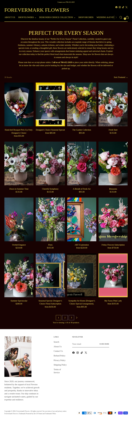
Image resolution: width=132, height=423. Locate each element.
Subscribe (104, 344)
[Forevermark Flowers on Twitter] (126, 7)
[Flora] (50, 219)
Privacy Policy (59, 360)
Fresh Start (113, 130)
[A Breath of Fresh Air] (81, 163)
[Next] (116, 17)
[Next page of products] (76, 317)
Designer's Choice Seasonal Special (50, 130)
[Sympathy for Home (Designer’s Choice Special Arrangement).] (81, 275)
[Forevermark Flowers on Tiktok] (123, 7)
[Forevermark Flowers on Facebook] (116, 7)
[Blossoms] (113, 163)
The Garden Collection (81, 130)
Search (56, 342)
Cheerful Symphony (50, 189)
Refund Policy (59, 356)
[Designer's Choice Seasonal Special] (50, 104)
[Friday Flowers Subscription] (113, 219)
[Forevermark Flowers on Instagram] (120, 7)
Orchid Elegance (19, 245)
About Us (58, 346)
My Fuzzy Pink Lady (113, 301)
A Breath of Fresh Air (81, 189)
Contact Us (58, 351)
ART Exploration (82, 245)
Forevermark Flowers (23, 411)
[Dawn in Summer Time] (19, 163)
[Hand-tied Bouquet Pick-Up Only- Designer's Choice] (19, 104)
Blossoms (113, 189)
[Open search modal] (120, 17)
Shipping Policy (60, 365)
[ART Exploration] (81, 219)
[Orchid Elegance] (19, 219)
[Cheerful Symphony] (50, 163)
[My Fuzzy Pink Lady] (113, 275)
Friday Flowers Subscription (113, 245)
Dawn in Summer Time (18, 189)
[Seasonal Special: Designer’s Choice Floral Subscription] (50, 275)
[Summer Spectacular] (19, 275)
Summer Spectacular (19, 301)
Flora (50, 245)
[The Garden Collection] (81, 104)
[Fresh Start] (113, 104)
